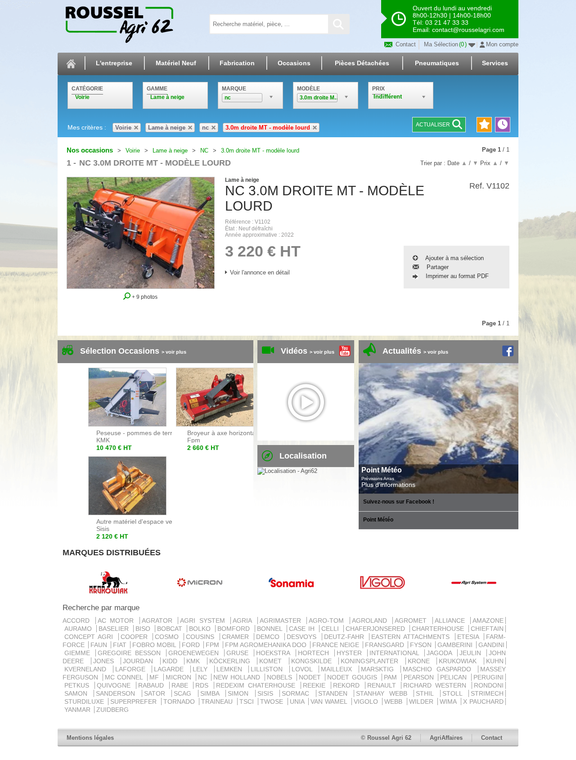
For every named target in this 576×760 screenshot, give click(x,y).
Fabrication (237, 63)
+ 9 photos (144, 297)
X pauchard (483, 701)
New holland (237, 677)
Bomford (234, 628)
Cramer (237, 636)
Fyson (421, 644)
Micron (180, 677)
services (495, 63)
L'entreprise (114, 63)
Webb (394, 701)
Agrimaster (282, 620)
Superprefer (134, 701)
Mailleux (339, 669)
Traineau (218, 701)
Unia (298, 701)
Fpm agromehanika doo (266, 644)
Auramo (79, 628)
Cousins (201, 636)
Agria (244, 620)
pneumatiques (437, 63)
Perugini (488, 677)
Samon (78, 693)
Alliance (452, 620)
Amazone (488, 620)
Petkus (78, 685)
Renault (383, 685)
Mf (155, 677)
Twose (272, 701)
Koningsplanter (372, 661)
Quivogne (115, 685)
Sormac (298, 693)
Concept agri (90, 636)
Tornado (180, 701)
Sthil (427, 693)
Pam (392, 677)
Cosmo (168, 636)
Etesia (469, 636)
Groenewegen (195, 653)
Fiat (120, 644)
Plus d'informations (388, 484)
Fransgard (385, 644)
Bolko (201, 628)
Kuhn (495, 661)
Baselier (115, 628)
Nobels (281, 677)
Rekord (348, 685)
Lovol (304, 669)
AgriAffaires (446, 737)
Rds (203, 685)
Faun (99, 644)
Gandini (491, 644)
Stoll (454, 693)
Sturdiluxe (85, 701)
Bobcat (171, 628)
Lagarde (171, 669)
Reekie (316, 685)
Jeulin (472, 653)
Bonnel (271, 628)
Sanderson (118, 693)
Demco (269, 636)
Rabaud (152, 685)
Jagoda (441, 653)
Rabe (181, 685)
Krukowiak (460, 661)
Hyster (351, 653)
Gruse (239, 653)
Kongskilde (314, 661)
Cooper (136, 636)
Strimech (487, 693)
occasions (294, 63)
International (396, 653)
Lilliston (269, 669)
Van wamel (330, 701)
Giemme (79, 653)
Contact (405, 44)
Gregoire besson (131, 653)
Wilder (422, 701)
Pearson (420, 677)
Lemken (231, 669)
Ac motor (118, 620)
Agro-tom (328, 620)
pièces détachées (362, 63)
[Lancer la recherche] (338, 24)
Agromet (413, 620)
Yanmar (78, 709)
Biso (144, 628)
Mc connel (125, 677)
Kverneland (87, 669)
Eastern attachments (412, 636)
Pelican (454, 677)
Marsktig (380, 669)
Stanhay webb (384, 693)
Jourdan (140, 661)
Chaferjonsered (377, 628)
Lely (202, 669)
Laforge (132, 669)
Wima (449, 701)
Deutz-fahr (345, 636)
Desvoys (303, 636)
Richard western (436, 685)
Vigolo (367, 701)
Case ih (303, 628)
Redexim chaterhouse (257, 685)
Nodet (311, 677)
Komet (273, 661)
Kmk (195, 661)
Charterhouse (439, 628)
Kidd (172, 661)
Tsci (247, 701)
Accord (78, 620)
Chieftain (487, 628)
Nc (204, 677)
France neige (336, 644)
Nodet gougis (353, 677)
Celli (331, 628)
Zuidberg (112, 709)
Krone (421, 661)
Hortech (315, 653)
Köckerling (232, 661)
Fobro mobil (155, 644)
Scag (185, 693)
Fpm (213, 644)
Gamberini (455, 644)
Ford (192, 644)
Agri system (204, 620)
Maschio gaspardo (439, 669)
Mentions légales (90, 737)
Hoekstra (274, 653)
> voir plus (174, 352)
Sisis (267, 693)
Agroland (371, 620)
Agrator (159, 620)
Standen (335, 693)
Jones (106, 661)
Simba (212, 693)
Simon (240, 693)
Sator (157, 693)
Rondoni (489, 685)
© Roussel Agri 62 (386, 737)
